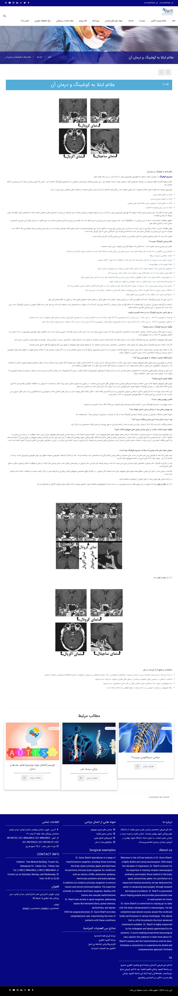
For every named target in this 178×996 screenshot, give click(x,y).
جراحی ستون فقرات (104, 834)
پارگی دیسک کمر (89, 769)
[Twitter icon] (24, 3)
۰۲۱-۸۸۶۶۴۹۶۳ (149, 3)
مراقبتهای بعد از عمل (103, 842)
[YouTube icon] (20, 3)
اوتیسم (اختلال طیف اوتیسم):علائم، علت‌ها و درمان (32, 767)
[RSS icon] (5, 3)
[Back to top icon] (165, 990)
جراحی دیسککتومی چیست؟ (145, 757)
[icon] (9, 3)
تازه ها (39, 57)
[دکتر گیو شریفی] (167, 11)
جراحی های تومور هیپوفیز (101, 829)
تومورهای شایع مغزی (103, 838)
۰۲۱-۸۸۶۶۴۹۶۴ (165, 3)
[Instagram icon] (13, 3)
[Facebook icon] (28, 3)
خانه (49, 57)
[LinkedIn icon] (17, 3)
